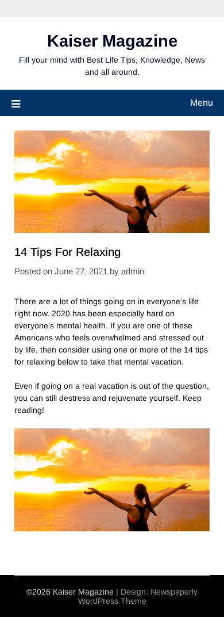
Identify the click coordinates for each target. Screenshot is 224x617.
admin (132, 271)
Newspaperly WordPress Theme (138, 596)
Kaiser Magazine (112, 41)
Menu (201, 103)
